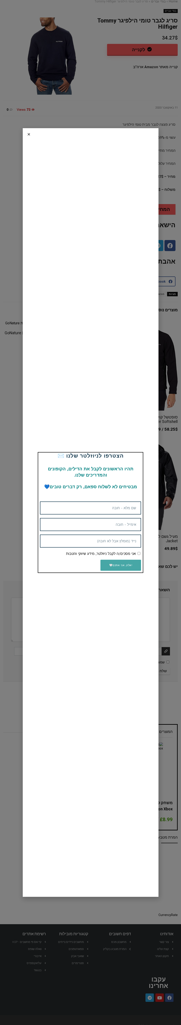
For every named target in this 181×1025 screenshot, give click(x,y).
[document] (90, 512)
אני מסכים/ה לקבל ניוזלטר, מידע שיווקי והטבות (101, 554)
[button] (28, 134)
